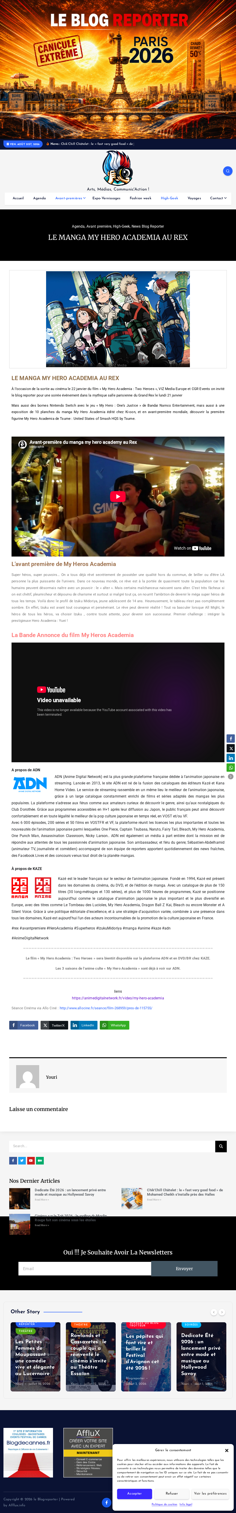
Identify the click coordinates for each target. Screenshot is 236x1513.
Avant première (98, 231)
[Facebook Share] (231, 738)
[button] (226, 1450)
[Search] (221, 1152)
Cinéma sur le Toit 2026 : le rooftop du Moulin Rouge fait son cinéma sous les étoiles (71, 1223)
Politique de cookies (164, 1504)
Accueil (18, 204)
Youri (19, 1389)
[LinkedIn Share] (231, 758)
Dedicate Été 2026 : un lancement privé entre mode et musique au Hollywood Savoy (70, 1197)
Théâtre (25, 1330)
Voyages (194, 204)
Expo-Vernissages (106, 204)
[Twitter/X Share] (231, 748)
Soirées (136, 1330)
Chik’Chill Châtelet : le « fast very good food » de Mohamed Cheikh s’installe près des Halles (185, 1197)
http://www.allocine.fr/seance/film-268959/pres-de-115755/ (106, 1013)
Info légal (186, 1504)
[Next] (221, 1317)
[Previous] (213, 1317)
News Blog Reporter (148, 231)
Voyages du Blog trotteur (88, 1329)
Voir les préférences (210, 1493)
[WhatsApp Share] (231, 767)
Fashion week (140, 204)
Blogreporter (80, 1383)
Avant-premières (68, 204)
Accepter (134, 1493)
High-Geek (169, 204)
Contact (216, 204)
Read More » (42, 1204)
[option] (35, 1362)
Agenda (39, 204)
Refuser (172, 1493)
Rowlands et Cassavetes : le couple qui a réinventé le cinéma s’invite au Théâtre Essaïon (33, 1360)
